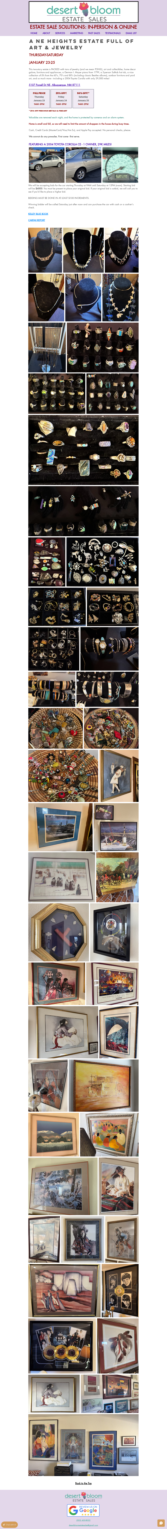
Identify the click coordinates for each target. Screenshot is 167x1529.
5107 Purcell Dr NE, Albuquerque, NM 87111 (54, 84)
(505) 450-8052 (83, 1520)
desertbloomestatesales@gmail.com (83, 1525)
